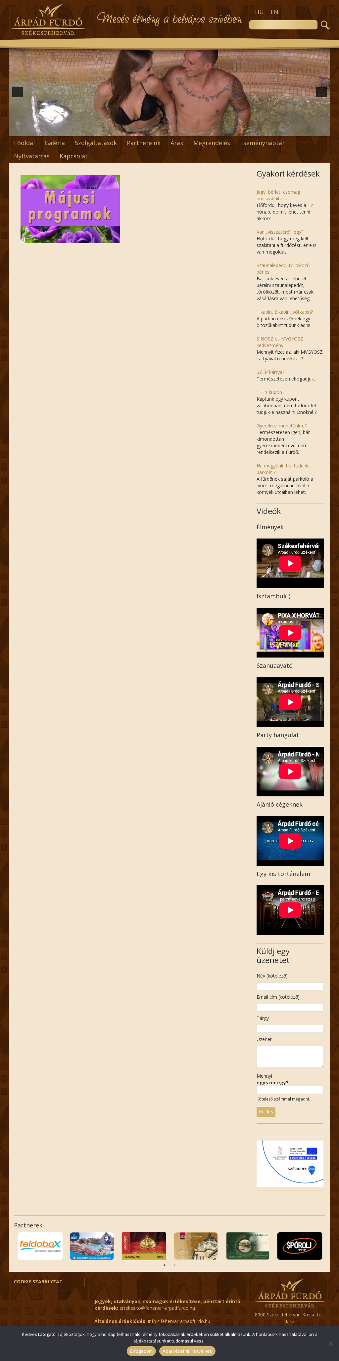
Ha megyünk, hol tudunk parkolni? (283, 468)
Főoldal (24, 143)
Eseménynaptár (262, 143)
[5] (141, 130)
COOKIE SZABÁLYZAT (38, 1281)
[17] (225, 130)
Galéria (55, 143)
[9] (169, 130)
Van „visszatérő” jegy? (280, 232)
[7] (155, 130)
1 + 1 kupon (269, 392)
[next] (321, 92)
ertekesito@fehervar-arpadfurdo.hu (157, 1308)
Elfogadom (141, 1351)
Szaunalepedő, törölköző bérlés (283, 268)
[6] (148, 130)
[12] (190, 130)
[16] (218, 130)
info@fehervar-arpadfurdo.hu (179, 1321)
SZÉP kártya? (270, 372)
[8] (162, 130)
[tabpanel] (40, 1246)
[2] (121, 130)
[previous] (17, 92)
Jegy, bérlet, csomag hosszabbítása (278, 195)
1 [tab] (164, 1265)
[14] (204, 130)
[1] (114, 130)
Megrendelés (211, 143)
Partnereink (144, 143)
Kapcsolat (74, 156)
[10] (176, 130)
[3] (127, 130)
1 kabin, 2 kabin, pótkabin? (285, 312)
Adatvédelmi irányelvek (187, 1351)
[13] (197, 130)
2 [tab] (174, 1265)
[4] (134, 130)
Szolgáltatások (96, 143)
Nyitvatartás (32, 156)
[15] (211, 130)
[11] (183, 130)
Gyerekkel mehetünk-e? (282, 425)
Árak (176, 143)
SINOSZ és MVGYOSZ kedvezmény (280, 342)
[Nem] (330, 1343)
